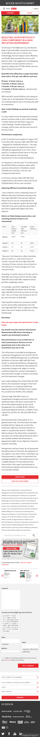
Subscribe (10, 13)
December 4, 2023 (29, 581)
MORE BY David (20, 477)
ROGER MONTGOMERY (20, 3)
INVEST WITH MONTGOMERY (20, 481)
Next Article (24, 571)
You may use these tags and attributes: (17, 612)
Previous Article (10, 571)
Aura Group (24, 562)
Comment (5, 588)
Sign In (29, 13)
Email (24, 642)
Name (3, 637)
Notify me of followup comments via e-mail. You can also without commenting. (19, 659)
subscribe (7, 660)
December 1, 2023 (7, 578)
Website (4, 648)
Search (36, 9)
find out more (11, 548)
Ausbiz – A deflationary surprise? (7, 574)
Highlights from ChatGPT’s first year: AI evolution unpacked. (29, 575)
